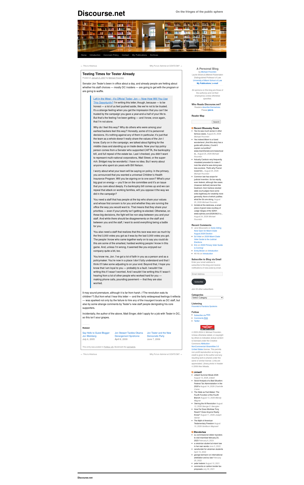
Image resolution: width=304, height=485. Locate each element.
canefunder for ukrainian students (208, 449)
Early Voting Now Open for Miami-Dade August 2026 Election (207, 230)
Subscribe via (200, 315)
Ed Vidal (197, 236)
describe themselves (211, 107)
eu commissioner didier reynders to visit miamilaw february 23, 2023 (208, 437)
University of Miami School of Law (207, 80)
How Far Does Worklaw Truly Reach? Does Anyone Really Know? (206, 412)
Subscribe (198, 281)
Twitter (197, 320)
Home (83, 54)
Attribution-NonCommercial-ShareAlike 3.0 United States (205, 346)
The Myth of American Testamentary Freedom (204, 422)
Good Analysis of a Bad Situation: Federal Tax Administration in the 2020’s (208, 383)
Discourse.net (101, 13)
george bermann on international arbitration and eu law (208, 456)
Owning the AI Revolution (205, 403)
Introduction (95, 54)
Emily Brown (199, 250)
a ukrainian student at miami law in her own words (208, 444)
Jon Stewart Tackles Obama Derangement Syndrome (129, 334)
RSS (208, 314)
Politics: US (109, 346)
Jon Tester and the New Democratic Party (159, 334)
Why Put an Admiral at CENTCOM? (166, 65)
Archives (154, 54)
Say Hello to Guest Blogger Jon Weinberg (96, 334)
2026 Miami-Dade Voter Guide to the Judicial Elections (207, 239)
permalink (131, 346)
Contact (125, 54)
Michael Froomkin (116, 77)
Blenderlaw (200, 432)
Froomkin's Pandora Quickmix (204, 306)
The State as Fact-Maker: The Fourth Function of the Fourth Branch (206, 395)
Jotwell (198, 372)
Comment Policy (111, 54)
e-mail (215, 83)
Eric (195, 245)
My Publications (139, 54)
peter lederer (199, 463)
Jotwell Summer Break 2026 (206, 374)
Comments (201, 318)
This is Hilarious (89, 65)
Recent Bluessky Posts (206, 128)
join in (210, 110)
